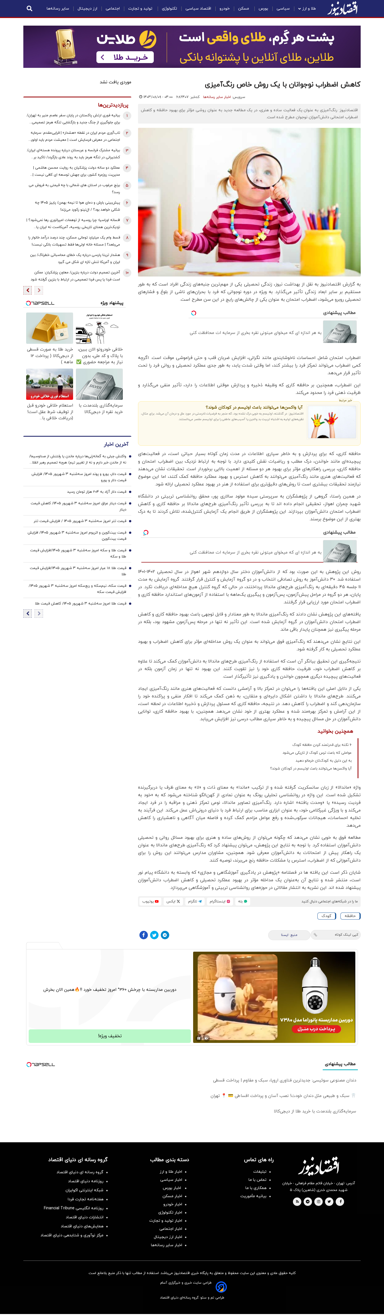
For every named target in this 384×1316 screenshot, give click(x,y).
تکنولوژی (169, 8)
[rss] (297, 1202)
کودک (326, 916)
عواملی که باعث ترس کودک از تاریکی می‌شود (317, 752)
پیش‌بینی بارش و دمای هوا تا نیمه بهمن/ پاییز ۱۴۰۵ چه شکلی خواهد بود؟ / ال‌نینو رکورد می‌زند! (77, 206)
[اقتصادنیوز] (318, 1166)
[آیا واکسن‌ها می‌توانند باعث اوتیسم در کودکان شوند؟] (332, 422)
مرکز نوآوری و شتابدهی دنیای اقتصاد (71, 1235)
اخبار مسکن (172, 1196)
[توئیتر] (154, 935)
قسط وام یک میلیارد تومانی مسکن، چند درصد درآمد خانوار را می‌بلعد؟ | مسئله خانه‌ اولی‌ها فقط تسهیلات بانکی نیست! (74, 241)
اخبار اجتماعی (170, 1229)
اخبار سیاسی (171, 1180)
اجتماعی (113, 8)
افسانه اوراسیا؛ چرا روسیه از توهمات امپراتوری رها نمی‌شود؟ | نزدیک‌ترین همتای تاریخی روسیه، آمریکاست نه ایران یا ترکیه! (73, 224)
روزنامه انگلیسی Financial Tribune (73, 1208)
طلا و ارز (309, 8)
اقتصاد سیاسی (198, 8)
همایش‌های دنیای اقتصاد (82, 1226)
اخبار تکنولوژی (170, 1212)
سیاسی (283, 8)
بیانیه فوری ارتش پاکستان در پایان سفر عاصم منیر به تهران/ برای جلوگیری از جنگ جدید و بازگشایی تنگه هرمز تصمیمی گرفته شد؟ (73, 119)
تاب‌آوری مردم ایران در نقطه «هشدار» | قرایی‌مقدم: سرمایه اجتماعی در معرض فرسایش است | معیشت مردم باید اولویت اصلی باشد (73, 137)
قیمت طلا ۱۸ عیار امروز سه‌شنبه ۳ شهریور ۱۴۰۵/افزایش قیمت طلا (78, 571)
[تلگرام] (165, 935)
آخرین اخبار (116, 444)
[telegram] (308, 1202)
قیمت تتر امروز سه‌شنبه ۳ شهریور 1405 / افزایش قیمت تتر (80, 521)
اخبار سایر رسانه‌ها (217, 97)
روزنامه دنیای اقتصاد (85, 1181)
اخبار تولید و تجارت (165, 1220)
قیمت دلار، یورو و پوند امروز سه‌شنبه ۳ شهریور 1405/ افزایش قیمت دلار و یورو (78, 477)
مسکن (244, 8)
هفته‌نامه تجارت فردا (85, 1199)
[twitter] (329, 1202)
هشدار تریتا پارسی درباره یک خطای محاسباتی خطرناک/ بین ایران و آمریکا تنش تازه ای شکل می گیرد (75, 259)
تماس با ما (257, 1180)
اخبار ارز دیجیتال (168, 1237)
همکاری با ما (255, 1188)
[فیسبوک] (143, 935)
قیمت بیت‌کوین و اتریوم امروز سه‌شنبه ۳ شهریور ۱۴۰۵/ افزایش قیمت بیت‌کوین (77, 535)
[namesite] (342, 8)
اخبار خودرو (172, 1204)
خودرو (225, 8)
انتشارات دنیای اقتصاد (84, 1217)
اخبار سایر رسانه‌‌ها (166, 1245)
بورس (263, 8)
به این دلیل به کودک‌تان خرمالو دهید (324, 760)
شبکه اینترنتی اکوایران (84, 1190)
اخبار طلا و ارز (171, 1171)
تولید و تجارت (140, 8)
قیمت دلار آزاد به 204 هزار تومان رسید (96, 491)
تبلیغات (259, 1171)
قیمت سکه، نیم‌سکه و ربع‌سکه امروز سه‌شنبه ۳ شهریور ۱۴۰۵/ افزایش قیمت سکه (77, 589)
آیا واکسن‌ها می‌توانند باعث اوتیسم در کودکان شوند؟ (254, 408)
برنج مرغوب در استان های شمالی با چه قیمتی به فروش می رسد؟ (74, 189)
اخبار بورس (172, 1188)
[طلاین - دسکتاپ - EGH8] (192, 47)
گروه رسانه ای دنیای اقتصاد (80, 1172)
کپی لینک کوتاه (346, 935)
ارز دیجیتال (87, 8)
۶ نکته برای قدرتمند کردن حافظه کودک (322, 745)
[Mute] (206, 1038)
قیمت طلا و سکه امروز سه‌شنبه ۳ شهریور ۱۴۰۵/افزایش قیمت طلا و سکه (78, 553)
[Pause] (198, 1038)
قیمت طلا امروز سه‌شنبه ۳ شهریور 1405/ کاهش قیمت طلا (80, 603)
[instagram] (318, 1202)
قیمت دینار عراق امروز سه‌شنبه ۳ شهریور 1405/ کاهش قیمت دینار (78, 506)
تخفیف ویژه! (110, 1036)
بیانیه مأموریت (253, 1196)
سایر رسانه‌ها (58, 8)
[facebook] (341, 1202)
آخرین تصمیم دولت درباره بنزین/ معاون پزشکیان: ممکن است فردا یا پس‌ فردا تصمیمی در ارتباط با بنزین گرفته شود (75, 276)
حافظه (350, 916)
